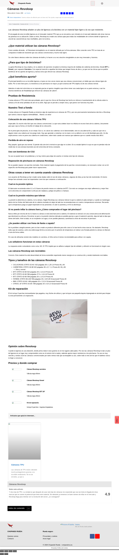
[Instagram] (97, 536)
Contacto (10, 539)
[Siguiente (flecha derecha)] (6, 554)
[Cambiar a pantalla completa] (6, 551)
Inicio (10, 24)
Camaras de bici (24, 24)
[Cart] (107, 3)
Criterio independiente (15, 17)
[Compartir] (10, 551)
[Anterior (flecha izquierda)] (2, 554)
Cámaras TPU (17, 465)
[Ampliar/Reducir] (2, 551)
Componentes (15, 24)
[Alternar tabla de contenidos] (27, 508)
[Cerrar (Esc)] (15, 551)
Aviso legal (46, 539)
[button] (93, 3)
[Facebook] (92, 536)
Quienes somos (12, 536)
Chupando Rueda (24, 3)
